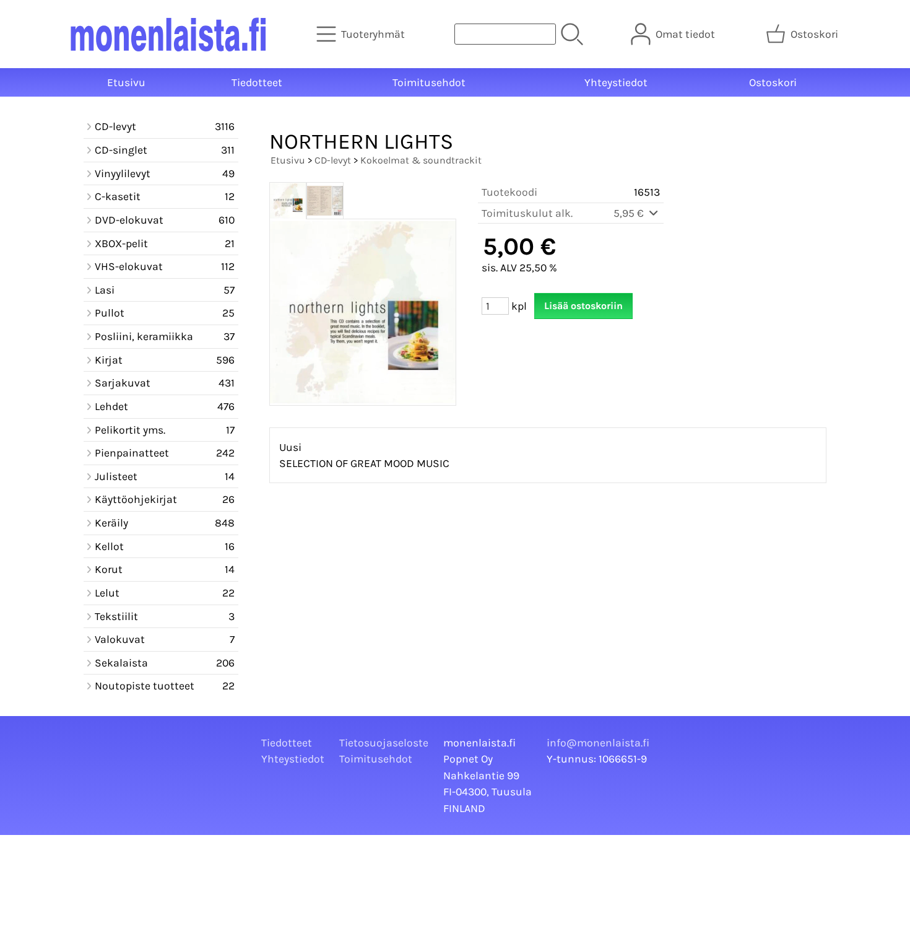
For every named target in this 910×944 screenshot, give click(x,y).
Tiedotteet (257, 82)
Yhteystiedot (616, 82)
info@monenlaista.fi (598, 742)
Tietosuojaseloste (383, 742)
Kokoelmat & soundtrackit (421, 160)
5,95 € (629, 213)
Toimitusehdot (429, 82)
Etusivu (126, 82)
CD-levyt (332, 160)
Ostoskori (773, 82)
